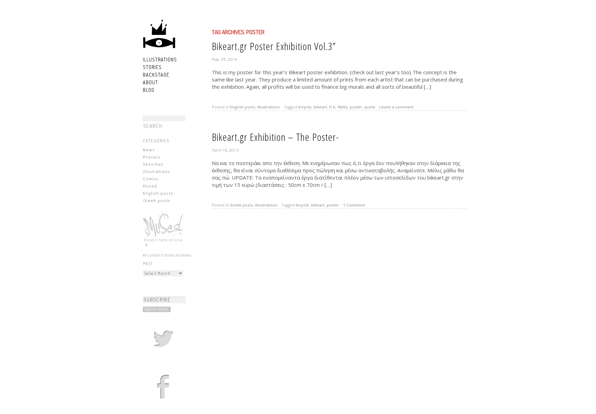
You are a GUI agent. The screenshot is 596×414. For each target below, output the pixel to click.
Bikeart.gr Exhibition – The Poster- (275, 137)
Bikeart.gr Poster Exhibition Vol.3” (274, 46)
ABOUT (150, 82)
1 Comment (354, 205)
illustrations (156, 171)
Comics (151, 178)
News (149, 149)
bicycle (304, 106)
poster (356, 106)
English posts (158, 193)
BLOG (149, 90)
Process (152, 157)
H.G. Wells (338, 106)
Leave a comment (396, 106)
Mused (150, 186)
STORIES (152, 67)
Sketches (153, 164)
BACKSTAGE (156, 75)
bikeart (320, 106)
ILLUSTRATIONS (160, 59)
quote (369, 106)
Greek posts (156, 200)
